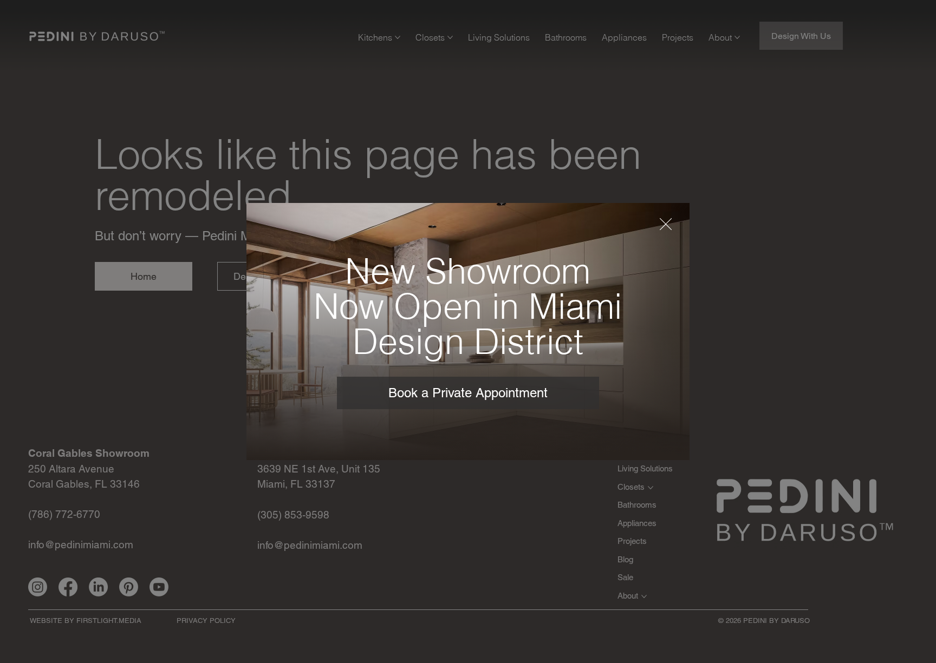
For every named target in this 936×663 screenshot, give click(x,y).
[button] (666, 224)
